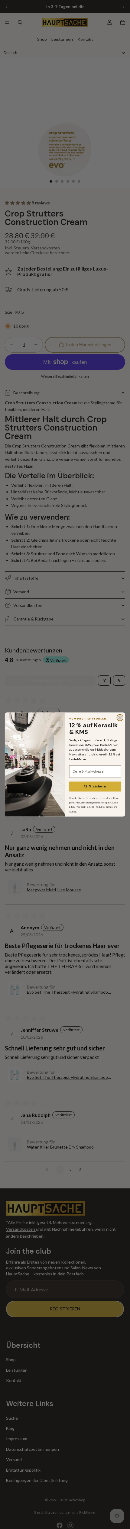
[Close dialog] (120, 717)
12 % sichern (95, 786)
